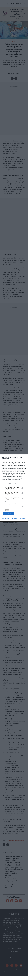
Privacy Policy (22, 518)
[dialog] (14, 488)
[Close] (25, 457)
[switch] (22, 488)
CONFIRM (8, 513)
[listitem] (14, 484)
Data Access (14, 518)
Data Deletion (5, 518)
